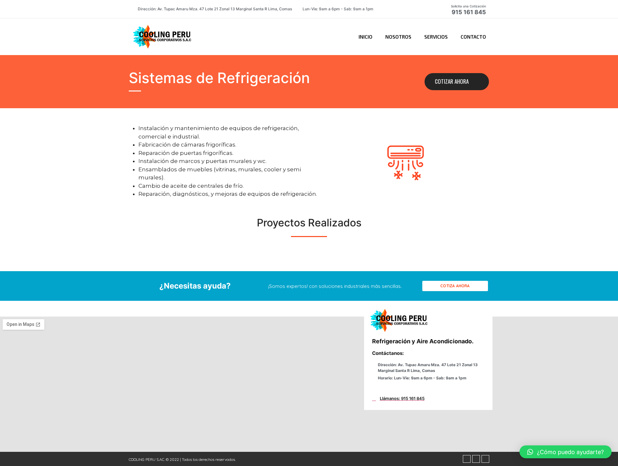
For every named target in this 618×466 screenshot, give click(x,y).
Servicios (436, 37)
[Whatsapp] (476, 459)
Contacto (473, 37)
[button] (457, 81)
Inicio (365, 37)
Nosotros (398, 37)
